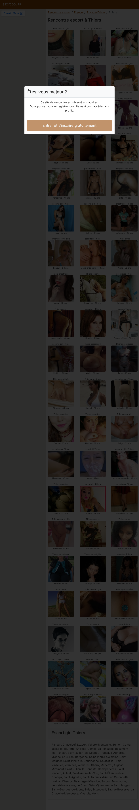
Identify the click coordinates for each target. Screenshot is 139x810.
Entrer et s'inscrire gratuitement (69, 125)
